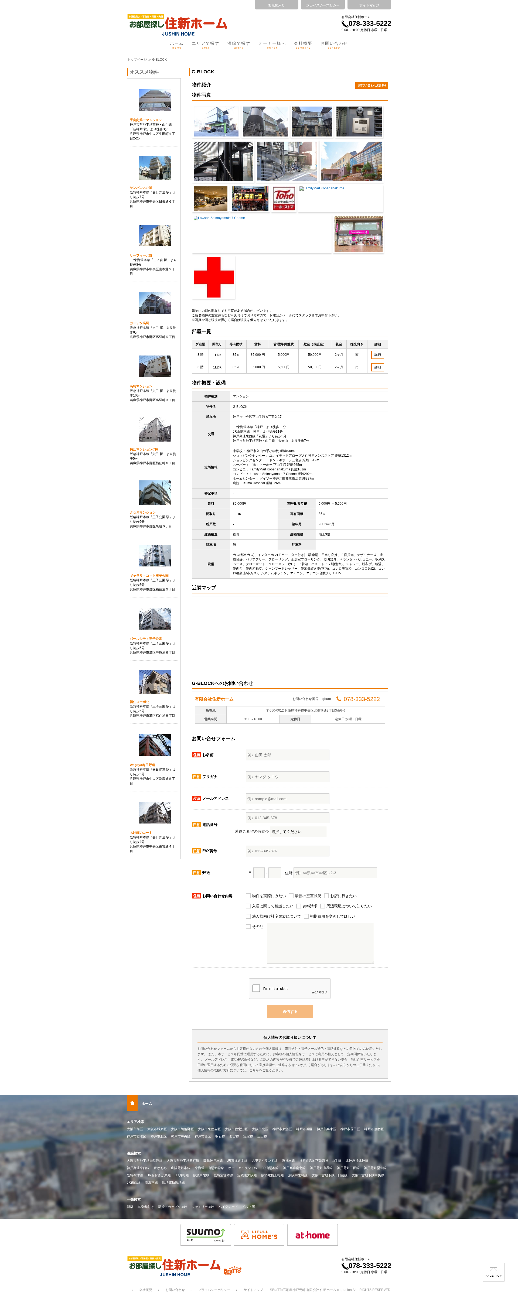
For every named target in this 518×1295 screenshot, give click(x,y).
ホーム (177, 45)
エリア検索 (135, 1122)
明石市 (220, 1136)
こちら (254, 1070)
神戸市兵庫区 (326, 1129)
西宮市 (234, 1136)
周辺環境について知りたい (349, 906)
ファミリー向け (203, 1207)
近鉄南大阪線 (247, 1175)
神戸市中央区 (180, 1136)
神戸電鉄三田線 (348, 1168)
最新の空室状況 (308, 896)
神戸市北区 (159, 1136)
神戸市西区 (203, 1136)
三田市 (262, 1136)
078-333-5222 (370, 23)
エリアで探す (205, 45)
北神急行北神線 (357, 1161)
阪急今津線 (135, 1175)
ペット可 (248, 1207)
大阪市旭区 (135, 1129)
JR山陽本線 (270, 1168)
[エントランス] (359, 121)
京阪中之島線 (298, 1175)
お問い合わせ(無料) (372, 85)
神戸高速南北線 (294, 1168)
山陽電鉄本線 (180, 1168)
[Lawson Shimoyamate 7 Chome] (262, 234)
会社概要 (303, 45)
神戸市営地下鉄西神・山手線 (320, 1161)
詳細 (377, 355)
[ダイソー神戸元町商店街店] (358, 234)
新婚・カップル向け (172, 1207)
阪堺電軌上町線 (272, 1175)
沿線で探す (238, 45)
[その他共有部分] (287, 161)
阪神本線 (288, 1161)
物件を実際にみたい (269, 896)
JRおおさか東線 (159, 1175)
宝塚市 (248, 1136)
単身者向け (146, 1207)
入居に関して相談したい (273, 906)
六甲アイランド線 (265, 1161)
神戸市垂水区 (136, 1136)
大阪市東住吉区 (209, 1129)
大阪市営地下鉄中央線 (368, 1175)
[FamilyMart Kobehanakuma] (340, 198)
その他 (257, 926)
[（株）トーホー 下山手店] (284, 198)
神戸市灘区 (304, 1129)
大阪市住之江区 (236, 1129)
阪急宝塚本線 (223, 1175)
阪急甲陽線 (201, 1175)
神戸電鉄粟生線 (375, 1168)
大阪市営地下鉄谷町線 (183, 1161)
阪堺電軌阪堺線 (173, 1182)
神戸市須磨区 (374, 1129)
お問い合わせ (334, 45)
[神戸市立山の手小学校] (352, 161)
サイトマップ (253, 1290)
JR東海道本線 (237, 1161)
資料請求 (310, 906)
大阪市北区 (260, 1129)
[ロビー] (223, 161)
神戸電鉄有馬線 (321, 1168)
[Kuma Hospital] (213, 277)
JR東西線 (134, 1182)
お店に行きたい (343, 896)
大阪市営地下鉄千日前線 (329, 1175)
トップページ (137, 59)
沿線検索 (134, 1153)
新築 (130, 1207)
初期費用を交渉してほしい (332, 916)
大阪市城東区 (157, 1129)
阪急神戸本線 (213, 1161)
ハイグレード (228, 1207)
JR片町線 (182, 1175)
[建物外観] (216, 121)
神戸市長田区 (350, 1129)
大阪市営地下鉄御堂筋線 (144, 1161)
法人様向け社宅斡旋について (276, 916)
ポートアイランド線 (242, 1168)
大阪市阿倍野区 (182, 1129)
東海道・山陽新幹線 (209, 1168)
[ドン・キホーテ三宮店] (250, 198)
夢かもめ (160, 1168)
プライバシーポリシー (214, 1290)
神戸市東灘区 (282, 1129)
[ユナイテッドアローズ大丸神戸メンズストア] (210, 198)
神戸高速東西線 (138, 1168)
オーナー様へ (272, 45)
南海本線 (151, 1182)
